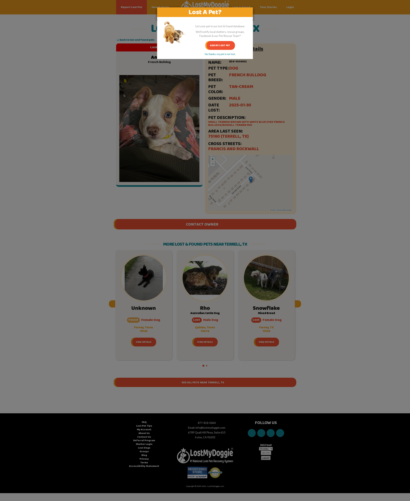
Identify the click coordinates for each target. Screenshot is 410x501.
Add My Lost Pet (220, 45)
